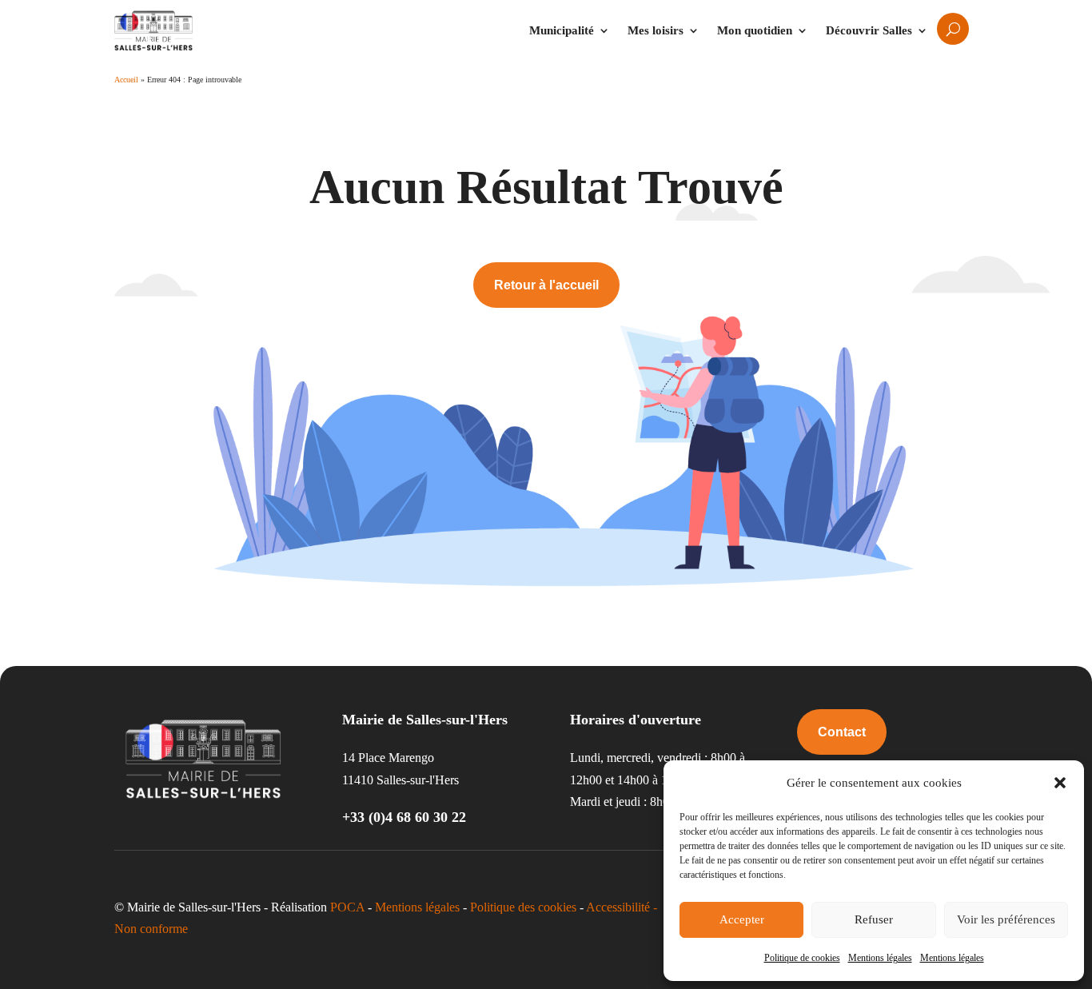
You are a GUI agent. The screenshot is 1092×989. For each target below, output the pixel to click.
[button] (1060, 783)
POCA (347, 907)
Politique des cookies (523, 907)
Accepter (741, 919)
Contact (842, 732)
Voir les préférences (1006, 919)
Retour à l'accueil (546, 285)
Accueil (126, 79)
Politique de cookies (802, 957)
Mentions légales (880, 957)
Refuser (874, 919)
